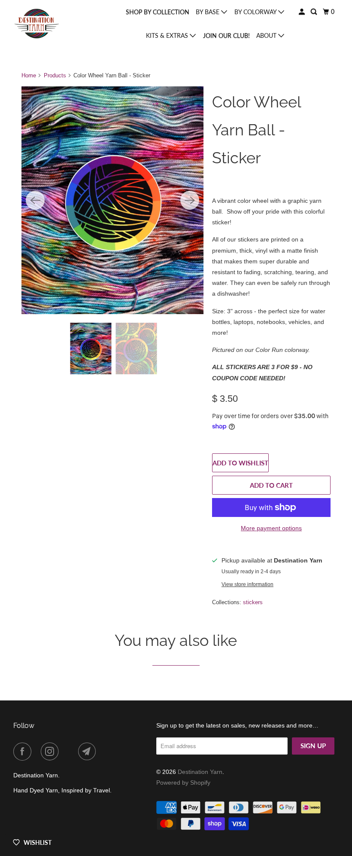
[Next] (189, 200)
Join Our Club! (226, 35)
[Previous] (35, 200)
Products (55, 75)
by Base (208, 11)
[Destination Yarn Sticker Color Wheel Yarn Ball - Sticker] (112, 200)
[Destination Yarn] (37, 24)
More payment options (271, 528)
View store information (247, 584)
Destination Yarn (200, 771)
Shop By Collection (157, 11)
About (267, 35)
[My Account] (302, 11)
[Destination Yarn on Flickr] (70, 752)
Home (28, 75)
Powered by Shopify (183, 782)
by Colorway (256, 11)
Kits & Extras (168, 35)
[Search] (314, 11)
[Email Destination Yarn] (89, 752)
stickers (253, 602)
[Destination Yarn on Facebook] (24, 752)
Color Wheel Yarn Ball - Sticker (256, 130)
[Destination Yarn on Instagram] (51, 752)
